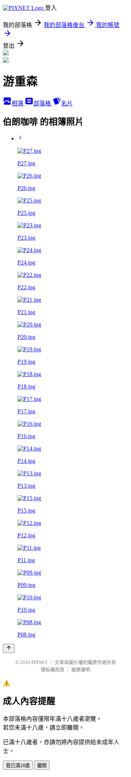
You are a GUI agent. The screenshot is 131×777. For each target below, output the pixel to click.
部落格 (42, 103)
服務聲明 (80, 669)
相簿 (18, 103)
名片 (67, 103)
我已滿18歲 (18, 765)
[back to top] (9, 648)
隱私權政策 (52, 669)
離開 (42, 765)
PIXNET (39, 662)
